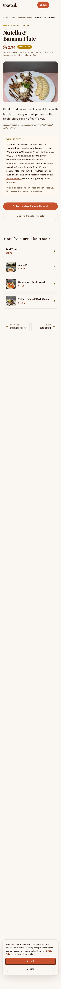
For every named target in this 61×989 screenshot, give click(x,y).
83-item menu (13, 178)
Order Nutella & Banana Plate (29, 206)
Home (5, 17)
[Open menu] (54, 5)
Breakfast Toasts (25, 17)
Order (43, 5)
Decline (30, 969)
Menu (13, 17)
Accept (30, 961)
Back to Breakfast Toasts (30, 215)
